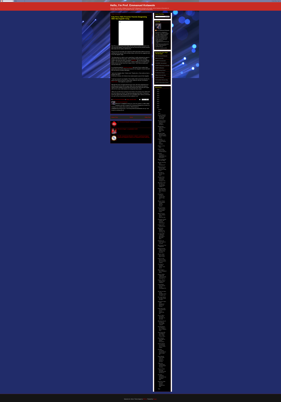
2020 (158, 101)
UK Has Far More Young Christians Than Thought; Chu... (162, 293)
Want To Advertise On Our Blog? (162, 160)
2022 (158, 97)
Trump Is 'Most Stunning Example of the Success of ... (162, 370)
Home (131, 117)
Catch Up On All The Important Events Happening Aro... (162, 311)
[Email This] (142, 99)
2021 (158, 99)
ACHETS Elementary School (161, 82)
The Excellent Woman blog (161, 79)
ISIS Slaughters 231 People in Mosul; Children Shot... (162, 328)
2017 (158, 107)
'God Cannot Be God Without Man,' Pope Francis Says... (162, 334)
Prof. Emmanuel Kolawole (163, 30)
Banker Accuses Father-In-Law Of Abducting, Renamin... (162, 250)
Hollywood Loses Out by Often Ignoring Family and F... (162, 168)
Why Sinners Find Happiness (162, 246)
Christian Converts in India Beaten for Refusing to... (162, 155)
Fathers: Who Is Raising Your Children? (161, 281)
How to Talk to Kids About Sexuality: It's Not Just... (161, 317)
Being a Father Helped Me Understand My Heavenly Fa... (162, 276)
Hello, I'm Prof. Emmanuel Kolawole (132, 5)
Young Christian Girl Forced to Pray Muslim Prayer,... (161, 209)
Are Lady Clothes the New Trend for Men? (162, 298)
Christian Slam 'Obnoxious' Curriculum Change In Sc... (162, 178)
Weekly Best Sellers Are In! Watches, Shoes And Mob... (161, 129)
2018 (158, 105)
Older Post (148, 117)
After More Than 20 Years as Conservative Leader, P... (161, 184)
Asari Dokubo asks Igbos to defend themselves (161, 339)
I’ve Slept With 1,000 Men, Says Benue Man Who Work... (161, 236)
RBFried (145, 399)
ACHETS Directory (159, 77)
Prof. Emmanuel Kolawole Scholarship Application (128, 122)
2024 (158, 93)
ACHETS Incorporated (160, 60)
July (159, 111)
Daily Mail (134, 60)
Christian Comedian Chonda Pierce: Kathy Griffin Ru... (162, 352)
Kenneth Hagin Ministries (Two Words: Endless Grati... (162, 135)
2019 (158, 103)
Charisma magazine (128, 67)
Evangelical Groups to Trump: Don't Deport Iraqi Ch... (161, 196)
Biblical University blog (160, 75)
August (160, 109)
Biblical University (159, 58)
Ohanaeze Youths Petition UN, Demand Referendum (162, 221)
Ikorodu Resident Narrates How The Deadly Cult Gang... (162, 116)
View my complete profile (161, 48)
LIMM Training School (160, 70)
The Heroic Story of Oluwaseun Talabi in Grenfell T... (162, 122)
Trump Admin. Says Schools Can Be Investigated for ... (162, 287)
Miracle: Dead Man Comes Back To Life (161, 255)
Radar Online (114, 81)
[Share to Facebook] (146, 99)
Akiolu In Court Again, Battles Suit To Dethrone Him (161, 215)
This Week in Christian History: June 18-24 (161, 266)
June (159, 113)
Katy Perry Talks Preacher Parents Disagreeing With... (161, 384)
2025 (158, 91)
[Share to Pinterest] (148, 99)
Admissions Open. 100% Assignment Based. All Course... (162, 304)
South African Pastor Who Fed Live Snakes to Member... (161, 359)
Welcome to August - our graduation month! (127, 129)
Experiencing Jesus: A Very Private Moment (162, 150)
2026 (158, 89)
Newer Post (114, 117)
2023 (158, 95)
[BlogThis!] (144, 99)
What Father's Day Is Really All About (162, 271)
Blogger (155, 399)
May (159, 388)
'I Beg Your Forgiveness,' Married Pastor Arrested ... (162, 365)
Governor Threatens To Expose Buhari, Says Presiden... (162, 141)
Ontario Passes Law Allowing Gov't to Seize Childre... (161, 345)
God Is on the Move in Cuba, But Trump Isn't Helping (162, 260)
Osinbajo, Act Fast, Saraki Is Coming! (162, 242)
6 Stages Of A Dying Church (161, 225)
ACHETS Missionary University (162, 65)
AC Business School (160, 72)
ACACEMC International (160, 63)
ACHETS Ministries (159, 67)
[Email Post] (140, 99)
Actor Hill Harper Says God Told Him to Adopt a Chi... (162, 190)
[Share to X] (145, 99)
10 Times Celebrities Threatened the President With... (162, 377)
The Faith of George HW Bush (161, 174)
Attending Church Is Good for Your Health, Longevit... (162, 322)
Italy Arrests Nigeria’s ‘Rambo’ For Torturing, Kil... (162, 230)
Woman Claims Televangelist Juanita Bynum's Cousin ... (161, 203)
